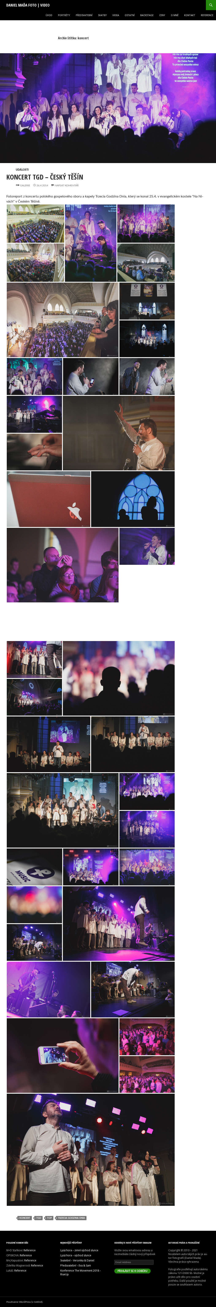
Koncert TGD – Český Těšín (44, 177)
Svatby (102, 15)
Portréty (64, 15)
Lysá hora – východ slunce (75, 1255)
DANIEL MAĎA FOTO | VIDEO (28, 5)
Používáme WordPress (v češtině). (24, 1302)
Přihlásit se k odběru (132, 1271)
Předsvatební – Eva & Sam (75, 1265)
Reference (207, 15)
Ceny (162, 15)
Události (22, 170)
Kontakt (189, 15)
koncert (24, 1218)
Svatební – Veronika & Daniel (77, 1260)
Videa (115, 15)
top (49, 1218)
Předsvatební (84, 15)
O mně (174, 15)
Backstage (147, 15)
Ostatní (130, 15)
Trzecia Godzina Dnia (71, 1218)
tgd (38, 1218)
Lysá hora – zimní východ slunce (79, 1250)
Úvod (49, 15)
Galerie (25, 185)
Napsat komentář (67, 185)
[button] (108, 113)
